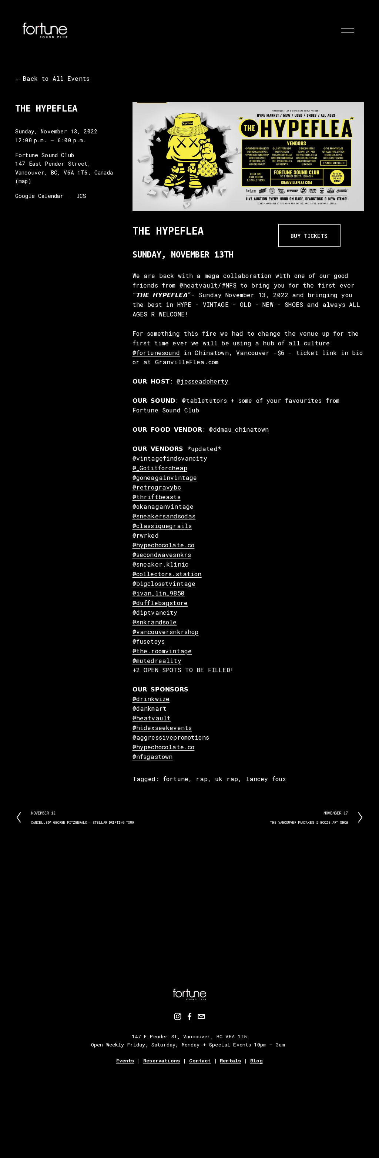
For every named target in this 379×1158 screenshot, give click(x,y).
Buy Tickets (309, 235)
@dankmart (150, 708)
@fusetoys (149, 641)
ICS (82, 195)
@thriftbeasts (157, 497)
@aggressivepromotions (171, 737)
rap (202, 779)
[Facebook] (189, 1016)
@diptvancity (155, 612)
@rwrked (146, 535)
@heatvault (199, 285)
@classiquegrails (162, 526)
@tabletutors (204, 400)
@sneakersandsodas (164, 516)
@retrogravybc (157, 487)
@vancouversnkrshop (166, 632)
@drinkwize (151, 699)
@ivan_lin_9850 (159, 593)
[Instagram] (177, 1016)
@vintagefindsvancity (170, 458)
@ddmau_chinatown (239, 429)
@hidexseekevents (162, 727)
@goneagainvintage (165, 477)
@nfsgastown (153, 756)
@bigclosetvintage (164, 583)
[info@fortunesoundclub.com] (201, 1016)
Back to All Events (56, 78)
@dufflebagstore (160, 603)
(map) (23, 181)
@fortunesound (156, 352)
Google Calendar (39, 195)
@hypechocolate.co (164, 545)
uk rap (226, 779)
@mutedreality (157, 660)
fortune (175, 779)
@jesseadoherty (202, 381)
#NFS (229, 285)
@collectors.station (167, 574)
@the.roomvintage (162, 651)
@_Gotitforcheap (160, 468)
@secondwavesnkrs (162, 554)
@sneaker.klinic (160, 564)
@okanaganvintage (163, 506)
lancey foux (266, 779)
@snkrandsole (155, 622)
